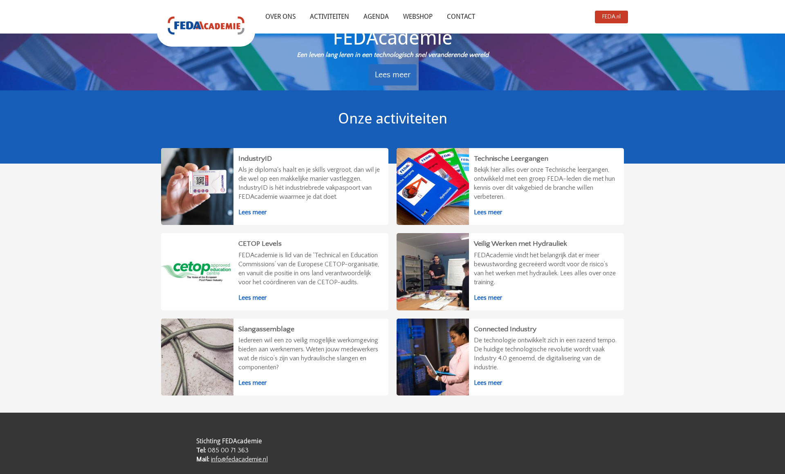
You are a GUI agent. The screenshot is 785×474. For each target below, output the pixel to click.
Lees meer (392, 74)
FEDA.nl (611, 16)
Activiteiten (329, 16)
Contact (461, 16)
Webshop (418, 16)
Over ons (280, 16)
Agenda (376, 16)
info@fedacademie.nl (239, 459)
